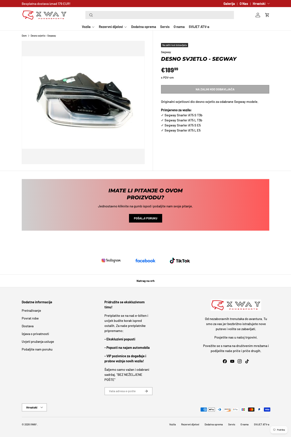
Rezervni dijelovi (111, 27)
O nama (179, 27)
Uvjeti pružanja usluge (38, 341)
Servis (165, 27)
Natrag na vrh (146, 281)
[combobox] (159, 15)
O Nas (244, 4)
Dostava (28, 326)
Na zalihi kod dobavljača (215, 89)
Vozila (86, 27)
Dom (24, 35)
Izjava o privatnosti (35, 334)
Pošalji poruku (145, 218)
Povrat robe (30, 318)
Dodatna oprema (143, 27)
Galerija (229, 4)
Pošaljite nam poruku (37, 349)
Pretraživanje (31, 310)
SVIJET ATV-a (199, 27)
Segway (166, 52)
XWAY (33, 424)
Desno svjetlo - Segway (43, 35)
